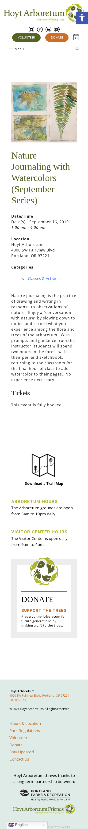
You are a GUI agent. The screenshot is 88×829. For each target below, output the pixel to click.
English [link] (21, 825)
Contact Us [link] (19, 759)
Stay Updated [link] (21, 752)
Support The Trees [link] (43, 610)
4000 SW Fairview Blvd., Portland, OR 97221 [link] (39, 695)
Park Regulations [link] (24, 730)
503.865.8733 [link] (18, 700)
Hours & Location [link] (25, 723)
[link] (82, 18)
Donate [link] (57, 37)
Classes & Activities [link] (44, 278)
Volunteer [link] (26, 37)
